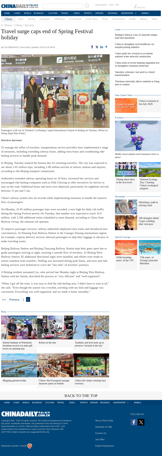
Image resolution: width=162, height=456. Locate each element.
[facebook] (92, 46)
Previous (14, 299)
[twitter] (96, 46)
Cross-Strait (75, 19)
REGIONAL (113, 13)
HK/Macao (59, 19)
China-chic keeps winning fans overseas (90, 382)
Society (31, 19)
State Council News (124, 95)
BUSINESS (39, 13)
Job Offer (100, 439)
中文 (117, 5)
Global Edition (101, 5)
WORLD (27, 13)
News (20, 19)
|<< (4, 299)
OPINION (99, 13)
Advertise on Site (103, 427)
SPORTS (88, 13)
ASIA (111, 5)
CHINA (17, 13)
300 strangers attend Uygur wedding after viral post (149, 221)
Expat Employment (104, 445)
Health (132, 19)
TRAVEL (64, 13)
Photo (105, 19)
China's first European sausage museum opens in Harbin (54, 382)
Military (143, 19)
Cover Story (91, 19)
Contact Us (100, 433)
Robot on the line (47, 342)
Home (8, 25)
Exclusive (119, 117)
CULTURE (52, 13)
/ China (17, 25)
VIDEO (77, 13)
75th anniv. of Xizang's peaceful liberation (149, 260)
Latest (117, 29)
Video (154, 19)
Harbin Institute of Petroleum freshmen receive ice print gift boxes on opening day (17, 345)
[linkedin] (101, 46)
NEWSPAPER (127, 13)
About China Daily (104, 420)
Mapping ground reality (14, 380)
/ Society (28, 25)
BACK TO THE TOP (81, 396)
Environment (118, 19)
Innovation (45, 19)
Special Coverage (123, 237)
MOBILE (145, 13)
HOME (7, 13)
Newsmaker (120, 196)
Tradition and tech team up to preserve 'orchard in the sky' (89, 344)
